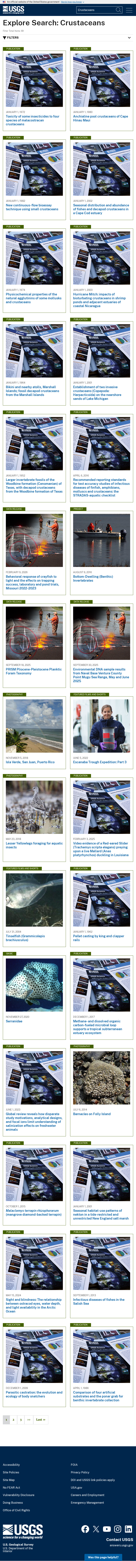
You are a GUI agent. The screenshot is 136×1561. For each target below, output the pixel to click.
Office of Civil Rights (16, 1510)
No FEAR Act (11, 1487)
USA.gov (76, 1487)
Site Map (9, 1480)
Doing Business (13, 1502)
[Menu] (129, 10)
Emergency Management (87, 1502)
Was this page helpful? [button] (103, 1557)
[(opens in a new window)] (85, 1528)
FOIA (74, 1464)
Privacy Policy (80, 1472)
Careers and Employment (87, 1495)
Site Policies (11, 1472)
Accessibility (11, 1464)
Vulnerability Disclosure (18, 1495)
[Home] (13, 13)
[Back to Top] (123, 1548)
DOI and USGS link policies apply (93, 1480)
